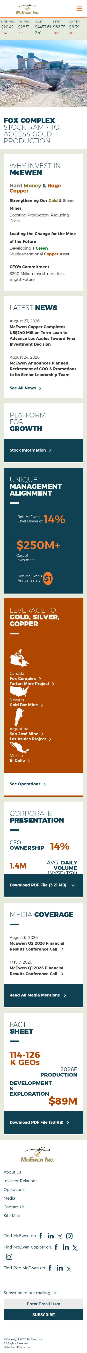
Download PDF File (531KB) (40, 1122)
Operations (14, 1189)
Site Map (12, 1215)
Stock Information (28, 450)
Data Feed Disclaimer (17, 1347)
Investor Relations (20, 1181)
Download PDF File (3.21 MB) (42, 885)
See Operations (25, 784)
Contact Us (14, 1207)
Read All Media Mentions (34, 995)
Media (9, 1198)
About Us (12, 1172)
